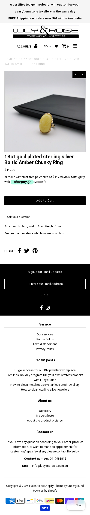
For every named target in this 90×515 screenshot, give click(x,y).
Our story (45, 411)
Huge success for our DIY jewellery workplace (45, 370)
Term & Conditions (45, 344)
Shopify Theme (53, 486)
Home (8, 59)
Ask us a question (18, 217)
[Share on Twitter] (27, 251)
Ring (19, 59)
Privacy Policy (45, 349)
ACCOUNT (24, 46)
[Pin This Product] (35, 251)
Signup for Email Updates (45, 272)
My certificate (45, 415)
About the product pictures (45, 420)
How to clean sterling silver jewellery (45, 389)
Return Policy (45, 339)
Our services (45, 334)
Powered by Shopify (45, 490)
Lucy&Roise (36, 486)
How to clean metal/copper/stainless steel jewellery (44, 384)
